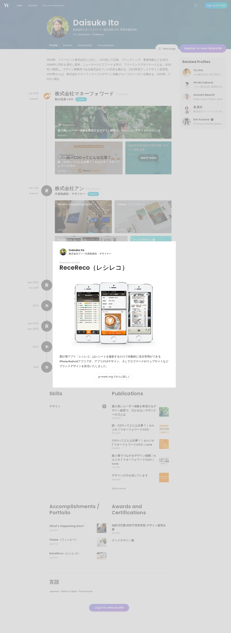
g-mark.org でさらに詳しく (114, 376)
